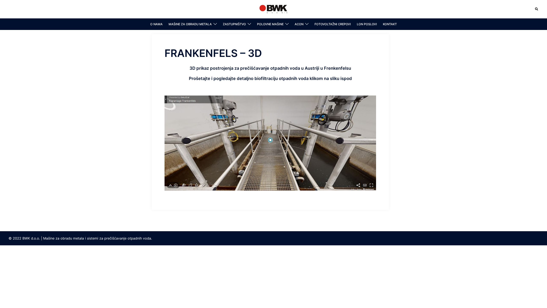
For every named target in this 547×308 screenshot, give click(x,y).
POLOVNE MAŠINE (270, 24)
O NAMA (156, 24)
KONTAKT (390, 24)
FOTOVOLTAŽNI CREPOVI (333, 24)
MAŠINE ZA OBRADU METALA (190, 24)
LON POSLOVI (367, 24)
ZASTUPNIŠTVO (234, 24)
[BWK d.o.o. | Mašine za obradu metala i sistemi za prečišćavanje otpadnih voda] (273, 9)
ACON (299, 24)
